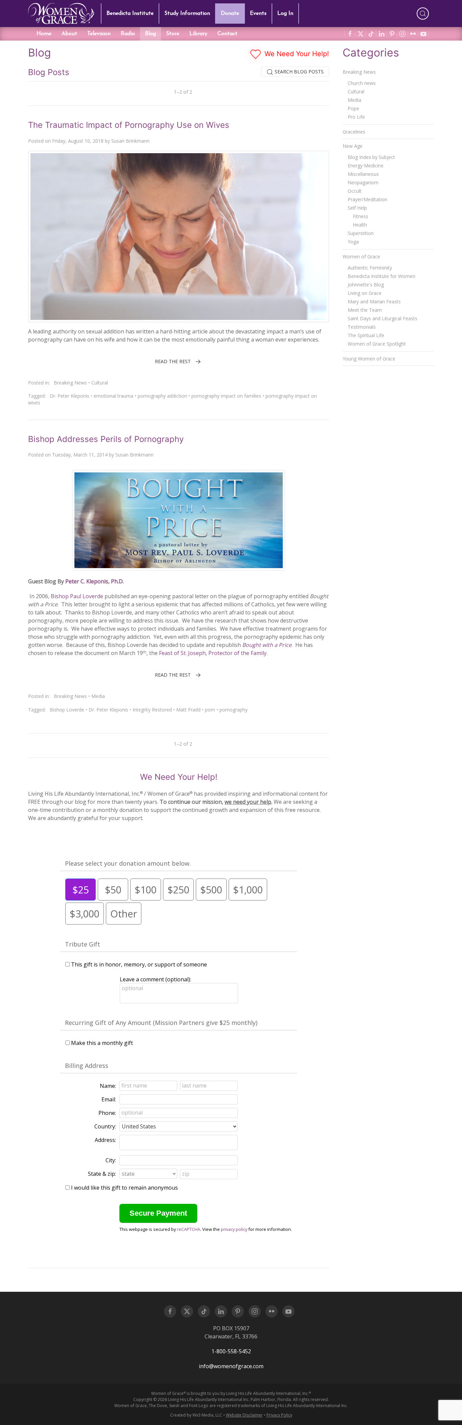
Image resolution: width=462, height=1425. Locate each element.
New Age (353, 146)
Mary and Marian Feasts (374, 301)
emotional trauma (113, 396)
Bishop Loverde (67, 709)
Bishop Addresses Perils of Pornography (106, 439)
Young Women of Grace (369, 358)
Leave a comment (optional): (155, 979)
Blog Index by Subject (371, 157)
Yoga (353, 241)
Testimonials (362, 327)
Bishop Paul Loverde (76, 596)
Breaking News (70, 382)
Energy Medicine (366, 165)
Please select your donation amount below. (128, 863)
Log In (285, 13)
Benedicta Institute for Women (381, 276)
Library (198, 34)
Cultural (99, 382)
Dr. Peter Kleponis (69, 396)
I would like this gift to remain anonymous (124, 1187)
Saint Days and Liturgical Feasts (382, 318)
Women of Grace (361, 256)
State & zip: (102, 1173)
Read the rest (173, 361)
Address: (105, 1140)
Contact (227, 34)
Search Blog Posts (298, 71)
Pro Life (356, 117)
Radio (128, 34)
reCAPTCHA (188, 1229)
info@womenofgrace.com (231, 1366)
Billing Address (86, 1065)
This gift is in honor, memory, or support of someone (139, 964)
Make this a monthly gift (102, 1043)
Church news (362, 83)
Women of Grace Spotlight (377, 344)
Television (99, 34)
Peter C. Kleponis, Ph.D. (94, 581)
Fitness (360, 216)
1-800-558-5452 (231, 1351)
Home (44, 34)
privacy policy (234, 1229)
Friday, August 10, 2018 (77, 141)
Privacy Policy (279, 1415)
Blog (150, 34)
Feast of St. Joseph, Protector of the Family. (213, 653)
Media (98, 696)
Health (360, 224)
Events (258, 13)
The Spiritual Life (366, 335)
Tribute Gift (82, 944)
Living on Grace (365, 293)
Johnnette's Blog (366, 284)
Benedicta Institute (130, 13)
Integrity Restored (152, 709)
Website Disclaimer (244, 1415)
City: (111, 1160)
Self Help (357, 208)
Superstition (361, 233)
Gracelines (354, 132)
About (69, 34)
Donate (230, 13)
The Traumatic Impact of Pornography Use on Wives (128, 125)
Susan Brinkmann (130, 141)
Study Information (187, 13)
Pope (353, 108)
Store (172, 34)
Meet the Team (365, 310)
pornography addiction (162, 396)
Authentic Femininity (370, 267)
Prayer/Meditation (367, 199)
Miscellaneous (363, 174)
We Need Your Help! (295, 54)
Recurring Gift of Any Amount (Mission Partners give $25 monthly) (161, 1023)
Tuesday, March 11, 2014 (80, 454)
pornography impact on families (226, 396)
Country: (105, 1126)
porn (210, 709)
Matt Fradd (188, 709)
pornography (234, 709)
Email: (108, 1099)
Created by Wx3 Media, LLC (196, 1415)
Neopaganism (363, 182)
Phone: (107, 1113)
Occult (355, 191)
